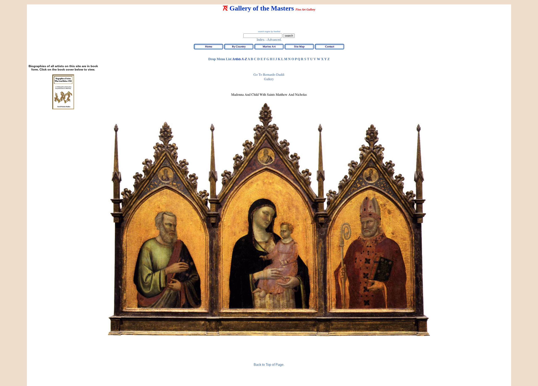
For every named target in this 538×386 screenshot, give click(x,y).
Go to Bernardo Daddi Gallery (268, 76)
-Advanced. (274, 39)
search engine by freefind (269, 32)
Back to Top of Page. (269, 364)
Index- (261, 39)
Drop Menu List (219, 59)
